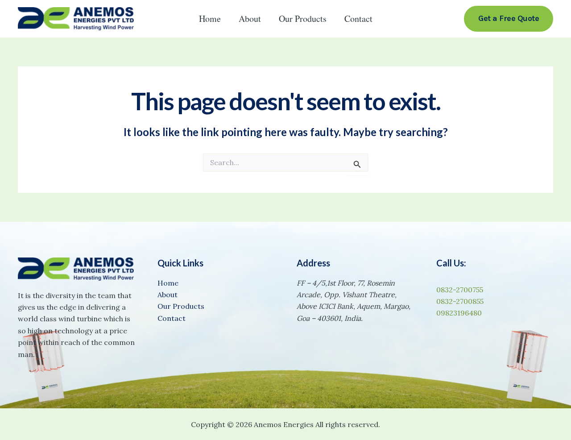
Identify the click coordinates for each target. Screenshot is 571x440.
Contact (358, 18)
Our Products (303, 18)
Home (210, 18)
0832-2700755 (459, 289)
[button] (508, 18)
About (250, 18)
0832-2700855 (460, 301)
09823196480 (459, 312)
